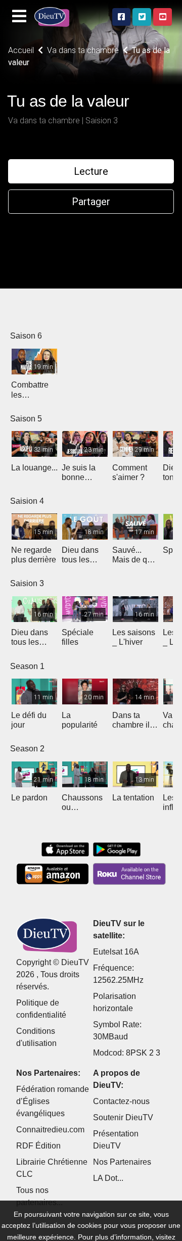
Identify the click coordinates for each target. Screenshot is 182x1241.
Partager (91, 202)
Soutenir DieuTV (123, 1117)
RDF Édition (38, 1145)
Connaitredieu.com (50, 1129)
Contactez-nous (121, 1101)
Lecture (91, 171)
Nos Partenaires (122, 1162)
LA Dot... (108, 1178)
